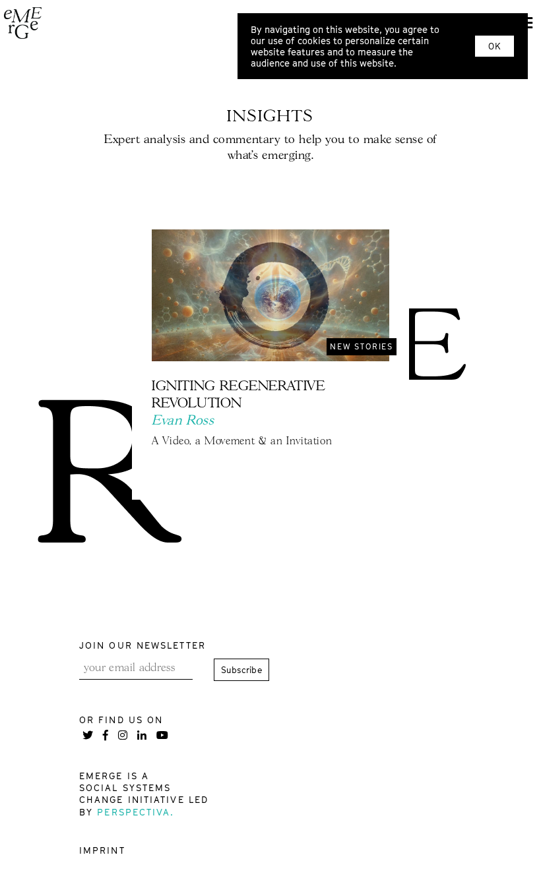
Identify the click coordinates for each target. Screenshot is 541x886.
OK (494, 46)
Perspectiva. (135, 811)
